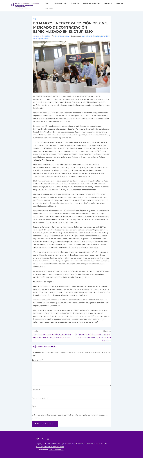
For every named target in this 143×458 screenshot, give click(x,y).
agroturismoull (87, 36)
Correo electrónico (39, 398)
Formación (74, 3)
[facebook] (38, 438)
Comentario (37, 360)
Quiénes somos (60, 3)
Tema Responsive (56, 450)
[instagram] (48, 438)
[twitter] (43, 438)
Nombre (35, 390)
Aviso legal (40, 447)
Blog (34, 19)
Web (34, 407)
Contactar (50, 8)
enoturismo (96, 36)
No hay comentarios (62, 36)
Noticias (119, 3)
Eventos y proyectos (91, 3)
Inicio (48, 3)
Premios (107, 3)
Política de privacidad (55, 447)
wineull (46, 38)
